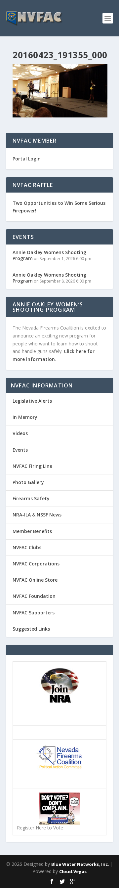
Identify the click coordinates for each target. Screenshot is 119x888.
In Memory (25, 417)
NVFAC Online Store (35, 580)
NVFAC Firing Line (32, 466)
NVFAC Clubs (27, 547)
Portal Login (27, 158)
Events (20, 450)
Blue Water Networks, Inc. (80, 864)
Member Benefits (32, 531)
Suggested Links (31, 629)
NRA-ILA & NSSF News (37, 514)
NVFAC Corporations (36, 563)
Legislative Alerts (32, 401)
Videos (20, 433)
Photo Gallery (28, 482)
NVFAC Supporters (34, 612)
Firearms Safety (31, 498)
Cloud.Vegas (73, 871)
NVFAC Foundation (34, 596)
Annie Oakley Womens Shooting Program (49, 255)
